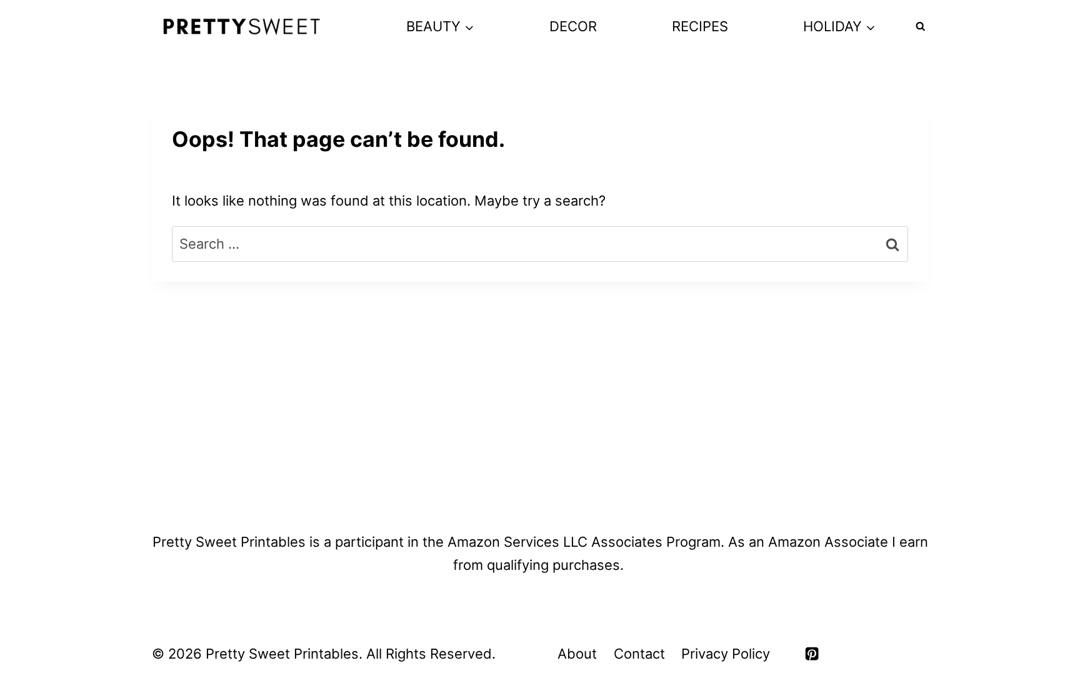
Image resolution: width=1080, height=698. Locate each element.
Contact (639, 654)
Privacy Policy (725, 654)
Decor (573, 26)
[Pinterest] (812, 654)
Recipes (700, 26)
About (577, 654)
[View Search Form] (920, 27)
